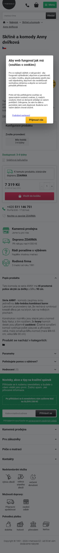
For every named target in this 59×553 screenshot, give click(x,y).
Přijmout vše (36, 119)
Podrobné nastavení (21, 115)
